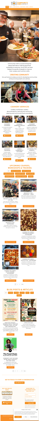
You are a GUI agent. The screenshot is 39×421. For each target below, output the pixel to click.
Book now (23, 6)
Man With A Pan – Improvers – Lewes (28, 193)
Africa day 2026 (28, 322)
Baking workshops (16, 171)
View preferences (33, 416)
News (27, 6)
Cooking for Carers (20, 173)
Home (7, 6)
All (8, 171)
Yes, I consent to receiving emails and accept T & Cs (29, 400)
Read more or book (11, 206)
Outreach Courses (9, 176)
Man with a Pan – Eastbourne (10, 223)
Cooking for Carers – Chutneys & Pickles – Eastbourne (28, 233)
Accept (18, 416)
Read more (11, 334)
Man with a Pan (30, 173)
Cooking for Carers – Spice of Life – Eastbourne (28, 259)
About (10, 6)
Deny (26, 416)
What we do (16, 6)
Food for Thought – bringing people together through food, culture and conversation (10, 324)
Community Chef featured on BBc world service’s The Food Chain (10, 359)
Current (22, 292)
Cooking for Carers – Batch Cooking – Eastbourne (10, 272)
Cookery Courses (26, 171)
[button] (37, 409)
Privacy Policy (28, 419)
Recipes (19, 295)
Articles (10, 292)
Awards (16, 292)
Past (32, 292)
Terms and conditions (10, 415)
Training (31, 176)
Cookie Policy (23, 419)
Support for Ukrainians (21, 176)
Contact (31, 6)
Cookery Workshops (8, 173)
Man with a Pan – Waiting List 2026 (10, 199)
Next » (23, 284)
